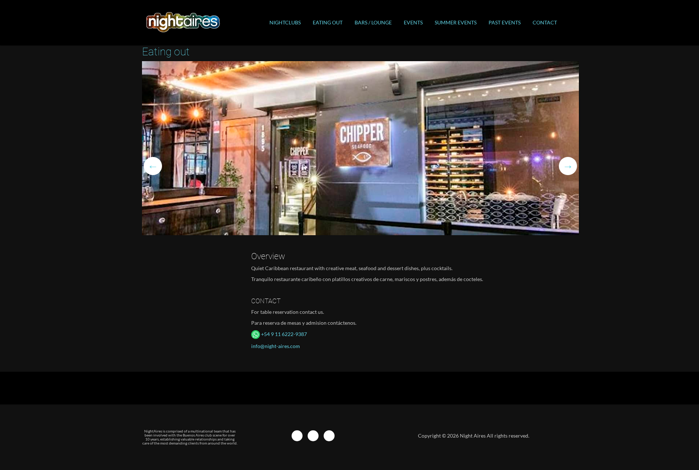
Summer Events (456, 22)
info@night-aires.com (275, 346)
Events (413, 22)
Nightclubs (285, 22)
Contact (545, 22)
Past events (505, 22)
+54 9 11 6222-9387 (283, 334)
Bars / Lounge (373, 22)
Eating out (328, 22)
